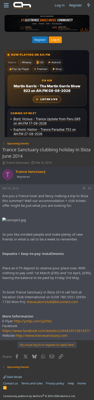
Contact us (10, 383)
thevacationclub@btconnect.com (52, 301)
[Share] (84, 188)
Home (81, 383)
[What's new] (88, 5)
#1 (90, 188)
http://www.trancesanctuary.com (41, 335)
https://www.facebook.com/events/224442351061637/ (46, 330)
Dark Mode (14, 377)
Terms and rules (32, 383)
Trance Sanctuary (17, 162)
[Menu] (6, 5)
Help (71, 383)
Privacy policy (55, 383)
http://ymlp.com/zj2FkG (33, 321)
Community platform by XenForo (39, 396)
